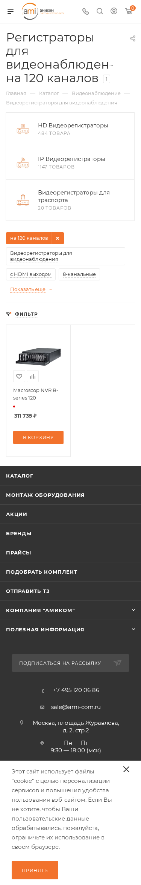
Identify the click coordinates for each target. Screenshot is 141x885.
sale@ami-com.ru (76, 706)
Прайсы (18, 553)
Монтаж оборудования (45, 495)
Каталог (19, 476)
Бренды (19, 533)
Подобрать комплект (41, 572)
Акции (16, 514)
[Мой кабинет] (114, 11)
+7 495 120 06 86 (76, 690)
